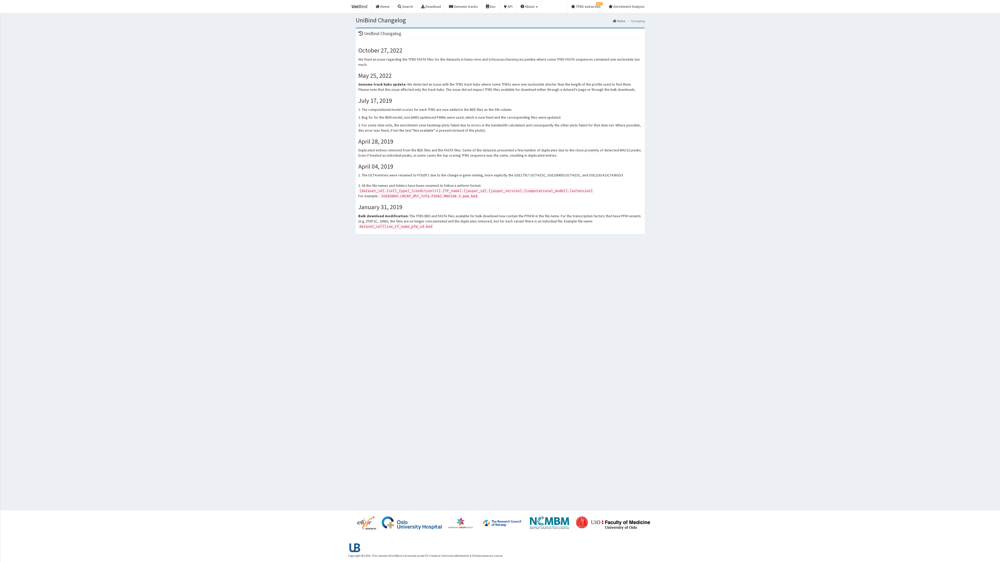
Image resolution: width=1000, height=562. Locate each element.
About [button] (529, 6)
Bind (359, 6)
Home (620, 21)
